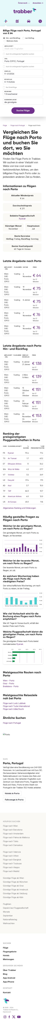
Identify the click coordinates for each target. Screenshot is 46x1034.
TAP (9, 491)
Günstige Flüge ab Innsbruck (15, 889)
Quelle (5, 759)
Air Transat (12, 458)
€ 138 (36, 363)
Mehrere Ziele (12, 41)
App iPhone (8, 982)
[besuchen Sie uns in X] (14, 1018)
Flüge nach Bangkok (12, 859)
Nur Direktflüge (11, 87)
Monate (6, 912)
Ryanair (22, 218)
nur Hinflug (29, 38)
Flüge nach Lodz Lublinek (14, 703)
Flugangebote (9, 951)
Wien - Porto (8, 680)
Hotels (6, 955)
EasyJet (11, 480)
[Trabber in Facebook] (9, 1018)
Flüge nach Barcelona (12, 830)
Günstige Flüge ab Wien (13, 878)
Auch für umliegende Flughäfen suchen (20, 54)
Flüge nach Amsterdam (13, 833)
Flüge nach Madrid (11, 871)
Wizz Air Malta (13, 469)
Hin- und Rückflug (13, 38)
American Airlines (15, 496)
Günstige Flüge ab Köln (13, 897)
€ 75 (37, 288)
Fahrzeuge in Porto (14, 799)
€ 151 (36, 389)
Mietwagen (8, 959)
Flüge (5, 948)
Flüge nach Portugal (12, 723)
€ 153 (36, 415)
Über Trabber (9, 970)
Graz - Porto (8, 683)
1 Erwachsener (10, 94)
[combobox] (23, 47)
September (8, 915)
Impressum (7, 1012)
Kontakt (7, 992)
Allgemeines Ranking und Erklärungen (19, 508)
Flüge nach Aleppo (11, 867)
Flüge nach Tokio (10, 841)
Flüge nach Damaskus (13, 845)
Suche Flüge (23, 110)
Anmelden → (38, 3)
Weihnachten (9, 923)
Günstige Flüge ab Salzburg (15, 893)
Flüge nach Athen (11, 856)
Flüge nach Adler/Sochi (13, 709)
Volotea (11, 475)
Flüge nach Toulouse (12, 863)
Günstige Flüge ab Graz (13, 885)
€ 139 (36, 376)
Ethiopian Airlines (14, 464)
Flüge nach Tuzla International (16, 706)
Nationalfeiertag (10, 919)
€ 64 (37, 275)
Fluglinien (7, 904)
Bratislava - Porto (11, 686)
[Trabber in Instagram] (5, 1018)
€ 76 (36, 314)
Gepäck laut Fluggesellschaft (15, 908)
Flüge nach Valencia (12, 852)
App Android (9, 978)
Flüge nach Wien (10, 826)
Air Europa (12, 502)
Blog (5, 974)
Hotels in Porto (12, 793)
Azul (9, 485)
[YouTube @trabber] (18, 1018)
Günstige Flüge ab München (15, 882)
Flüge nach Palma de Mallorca (16, 837)
